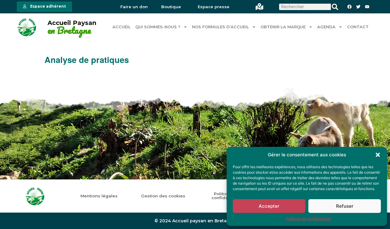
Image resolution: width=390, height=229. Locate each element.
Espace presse (213, 7)
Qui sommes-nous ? (157, 26)
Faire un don (134, 7)
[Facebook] (349, 6)
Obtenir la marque (283, 26)
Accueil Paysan (72, 23)
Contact (358, 26)
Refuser (344, 206)
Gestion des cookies (163, 196)
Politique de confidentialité (308, 218)
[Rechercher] (335, 7)
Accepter (269, 206)
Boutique (171, 7)
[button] (378, 155)
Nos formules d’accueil (220, 26)
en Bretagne (69, 30)
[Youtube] (367, 6)
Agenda (326, 26)
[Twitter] (358, 6)
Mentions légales (99, 196)
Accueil (121, 26)
